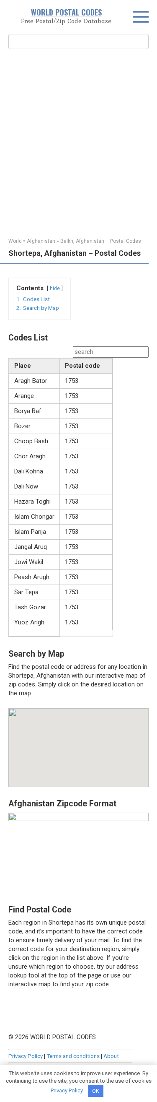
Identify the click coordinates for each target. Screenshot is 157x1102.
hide (55, 288)
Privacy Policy (25, 1056)
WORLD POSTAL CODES (66, 12)
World (15, 241)
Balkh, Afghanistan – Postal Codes (100, 241)
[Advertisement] (78, 142)
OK (95, 1091)
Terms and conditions (73, 1056)
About (111, 1056)
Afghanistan (41, 241)
